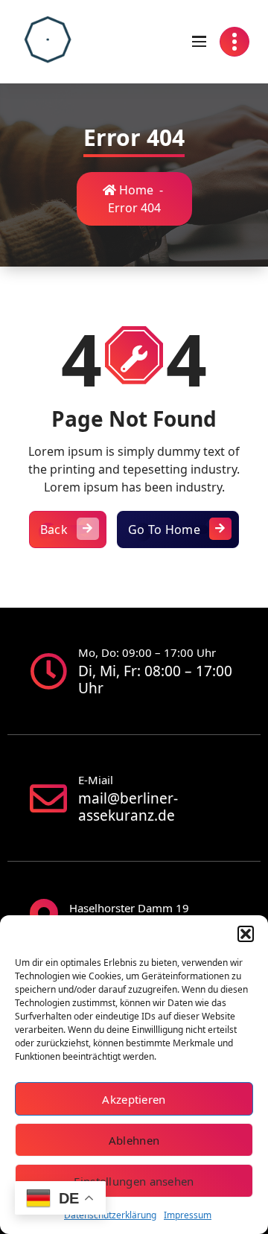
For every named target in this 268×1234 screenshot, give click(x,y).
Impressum (187, 1215)
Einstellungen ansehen (134, 1181)
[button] (245, 933)
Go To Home (164, 529)
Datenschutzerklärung (110, 1215)
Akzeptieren (133, 1099)
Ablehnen (134, 1140)
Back (54, 529)
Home (134, 190)
